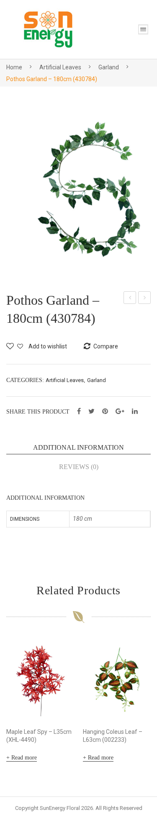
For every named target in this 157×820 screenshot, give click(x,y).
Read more (24, 757)
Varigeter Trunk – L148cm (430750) (130, 299)
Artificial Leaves (60, 67)
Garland (108, 67)
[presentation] (14, 702)
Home (14, 67)
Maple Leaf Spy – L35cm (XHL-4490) (39, 735)
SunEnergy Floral (60, 808)
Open (143, 29)
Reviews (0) (78, 466)
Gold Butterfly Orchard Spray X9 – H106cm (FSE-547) (145, 299)
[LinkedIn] (135, 411)
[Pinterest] (105, 411)
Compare (64, 667)
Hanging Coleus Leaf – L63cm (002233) (112, 735)
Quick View (64, 709)
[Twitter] (91, 411)
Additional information (78, 447)
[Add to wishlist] (64, 650)
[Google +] (120, 411)
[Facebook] (79, 411)
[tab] (78, 447)
